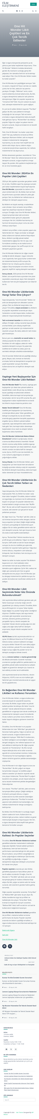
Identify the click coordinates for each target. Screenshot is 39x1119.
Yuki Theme (19, 1112)
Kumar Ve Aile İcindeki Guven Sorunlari (17, 978)
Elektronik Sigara (8, 930)
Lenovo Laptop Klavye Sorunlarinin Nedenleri (19, 992)
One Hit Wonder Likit (9, 939)
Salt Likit (5, 935)
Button (33, 4)
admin (15, 45)
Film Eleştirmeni (10, 4)
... (22, 983)
